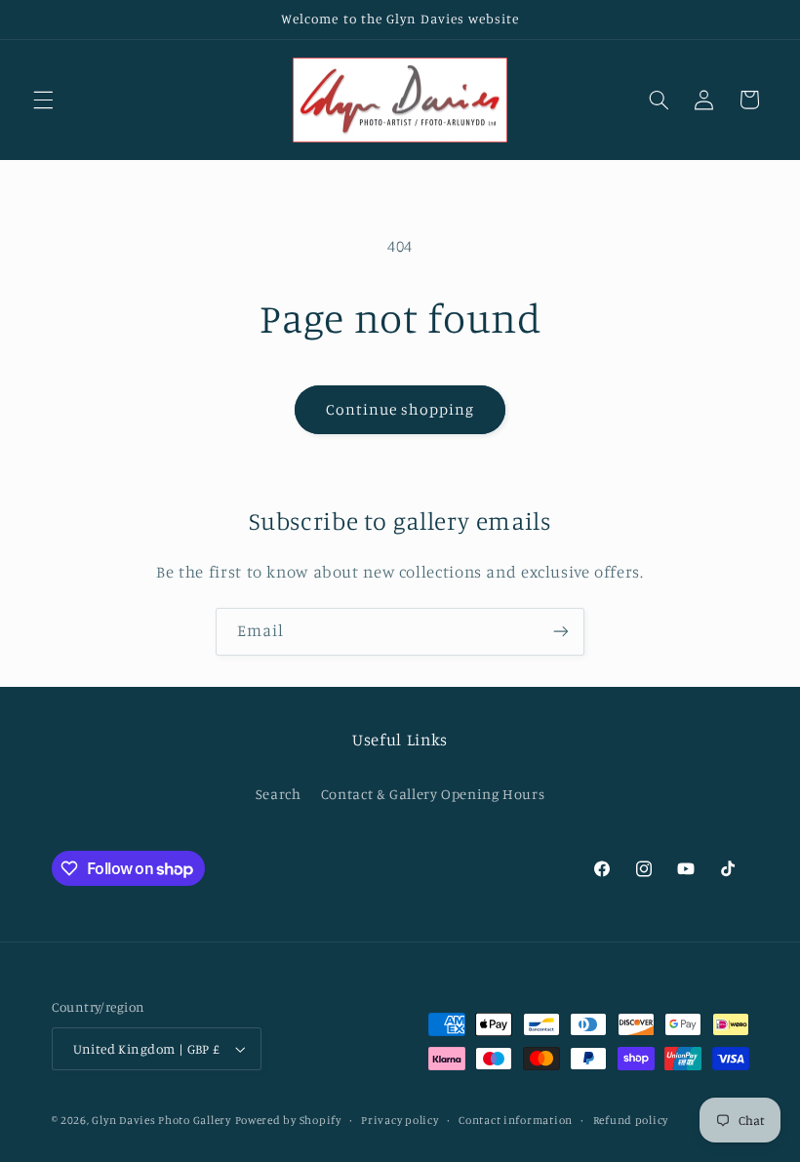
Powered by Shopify (288, 1120)
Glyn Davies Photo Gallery (161, 1120)
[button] (42, 99)
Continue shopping (400, 409)
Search (278, 793)
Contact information (516, 1120)
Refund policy (631, 1120)
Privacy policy (399, 1120)
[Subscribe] (561, 632)
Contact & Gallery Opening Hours (433, 793)
